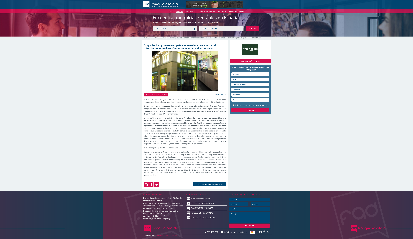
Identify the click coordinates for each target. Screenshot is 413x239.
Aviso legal (160, 235)
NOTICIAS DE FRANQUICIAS (201, 213)
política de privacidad (259, 105)
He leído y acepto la (251, 105)
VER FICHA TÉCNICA (249, 61)
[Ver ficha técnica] (250, 49)
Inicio (153, 38)
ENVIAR (248, 225)
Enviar (249, 110)
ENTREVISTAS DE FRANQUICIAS (203, 218)
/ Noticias (158, 38)
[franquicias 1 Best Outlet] (214, 4)
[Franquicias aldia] (160, 4)
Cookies (167, 235)
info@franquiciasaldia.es (235, 232)
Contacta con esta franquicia (208, 184)
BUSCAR (252, 28)
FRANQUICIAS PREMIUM (200, 198)
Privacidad (174, 235)
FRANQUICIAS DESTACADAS (201, 208)
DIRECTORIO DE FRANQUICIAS (202, 203)
